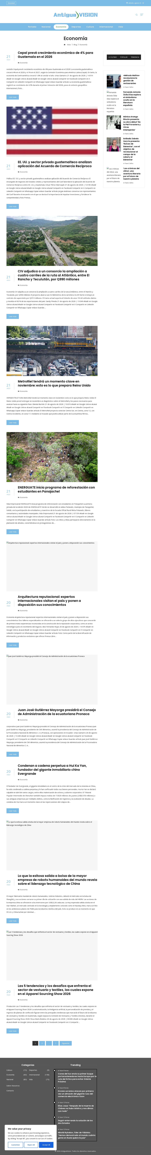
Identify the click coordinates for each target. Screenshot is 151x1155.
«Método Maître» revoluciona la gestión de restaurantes (131, 79)
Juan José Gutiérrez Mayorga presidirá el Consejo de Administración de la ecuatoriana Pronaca (57, 712)
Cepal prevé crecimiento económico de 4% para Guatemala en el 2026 (55, 55)
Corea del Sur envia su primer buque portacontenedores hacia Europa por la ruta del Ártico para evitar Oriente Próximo (77, 1077)
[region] (31, 1137)
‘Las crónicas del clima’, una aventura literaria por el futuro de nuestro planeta (131, 173)
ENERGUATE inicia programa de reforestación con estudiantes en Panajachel (56, 489)
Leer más (13, 97)
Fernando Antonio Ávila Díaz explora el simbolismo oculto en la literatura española (132, 99)
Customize (15, 1145)
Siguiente (65, 1043)
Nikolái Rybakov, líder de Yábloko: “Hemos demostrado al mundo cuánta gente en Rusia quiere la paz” (76, 1135)
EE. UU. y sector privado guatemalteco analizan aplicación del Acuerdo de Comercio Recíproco (55, 164)
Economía (23, 63)
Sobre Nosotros (13, 1085)
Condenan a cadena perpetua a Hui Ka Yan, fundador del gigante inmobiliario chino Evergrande (52, 770)
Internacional (39, 1075)
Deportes (39, 1070)
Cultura (16, 1070)
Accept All (46, 1145)
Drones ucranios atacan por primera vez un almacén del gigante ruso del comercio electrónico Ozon (76, 1094)
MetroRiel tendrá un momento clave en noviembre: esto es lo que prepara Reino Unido (54, 383)
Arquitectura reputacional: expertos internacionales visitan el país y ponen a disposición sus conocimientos (49, 601)
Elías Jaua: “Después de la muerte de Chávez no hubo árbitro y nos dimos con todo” (76, 1108)
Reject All (31, 1145)
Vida (39, 1079)
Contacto (10, 1090)
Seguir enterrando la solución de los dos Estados (75, 1121)
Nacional (16, 1079)
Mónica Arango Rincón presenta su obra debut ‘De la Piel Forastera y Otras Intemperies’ (132, 123)
